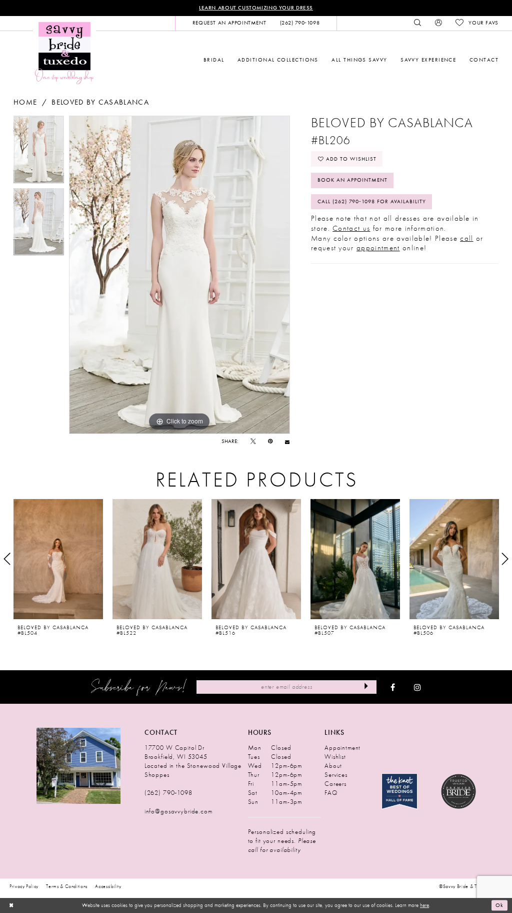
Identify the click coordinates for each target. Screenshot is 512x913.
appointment (378, 248)
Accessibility (108, 886)
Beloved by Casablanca (100, 102)
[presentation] (58, 559)
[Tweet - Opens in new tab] (253, 441)
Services (336, 774)
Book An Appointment (353, 180)
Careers (335, 783)
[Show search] (418, 23)
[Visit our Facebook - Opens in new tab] (393, 687)
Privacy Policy (24, 886)
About (333, 765)
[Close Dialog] (11, 905)
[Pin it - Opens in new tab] (270, 441)
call (466, 238)
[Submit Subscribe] (366, 686)
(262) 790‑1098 (168, 792)
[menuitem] (229, 23)
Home (25, 102)
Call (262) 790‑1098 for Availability (372, 201)
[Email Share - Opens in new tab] (287, 441)
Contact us (351, 228)
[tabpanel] (39, 152)
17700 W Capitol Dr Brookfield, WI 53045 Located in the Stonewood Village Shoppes (193, 761)
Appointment (342, 747)
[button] (438, 23)
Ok (500, 905)
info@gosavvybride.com (178, 811)
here (424, 904)
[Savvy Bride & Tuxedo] (64, 52)
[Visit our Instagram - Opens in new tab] (418, 687)
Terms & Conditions (67, 886)
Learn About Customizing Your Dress (256, 8)
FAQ (331, 792)
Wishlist (335, 756)
